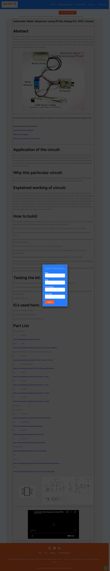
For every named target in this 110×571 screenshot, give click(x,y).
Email (47, 280)
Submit (50, 302)
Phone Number (50, 287)
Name (47, 273)
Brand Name (49, 294)
